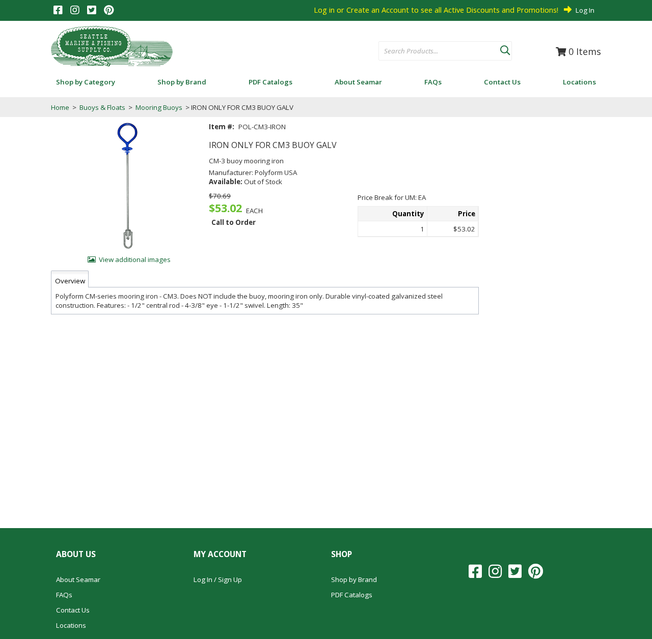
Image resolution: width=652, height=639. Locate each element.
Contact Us (73, 610)
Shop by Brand (354, 579)
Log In (585, 10)
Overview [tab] (70, 280)
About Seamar (78, 579)
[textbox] (434, 51)
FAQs (64, 594)
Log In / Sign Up (218, 579)
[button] (505, 48)
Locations (71, 625)
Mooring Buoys (159, 107)
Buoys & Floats (102, 107)
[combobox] (439, 51)
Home (60, 107)
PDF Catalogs (351, 594)
